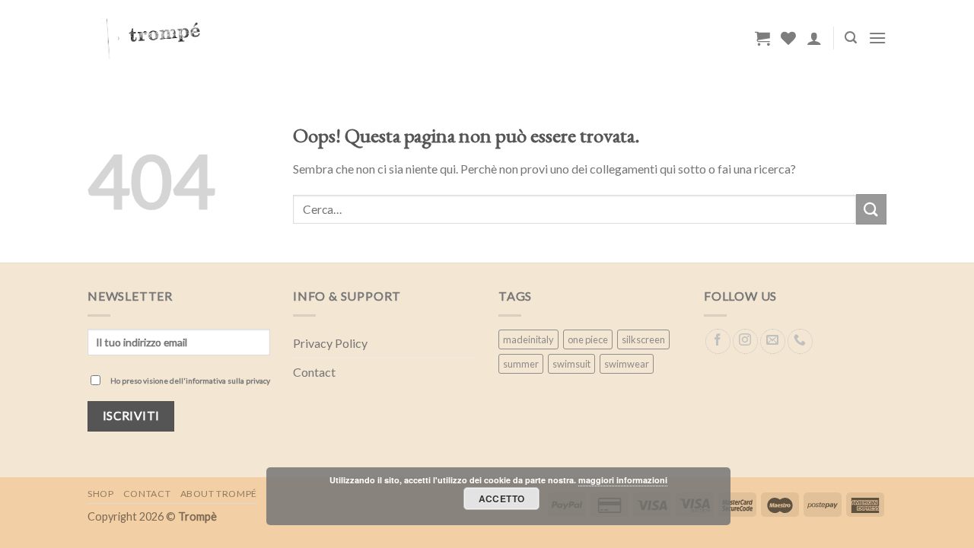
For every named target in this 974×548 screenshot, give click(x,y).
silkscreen (643, 339)
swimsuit (571, 364)
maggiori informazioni (622, 480)
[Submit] (871, 209)
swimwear (626, 364)
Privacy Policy (330, 343)
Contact (314, 372)
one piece (588, 339)
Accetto (502, 498)
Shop (100, 493)
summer (521, 364)
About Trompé (218, 493)
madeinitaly (528, 339)
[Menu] (877, 37)
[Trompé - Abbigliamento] (259, 38)
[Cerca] (851, 38)
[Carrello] (762, 38)
